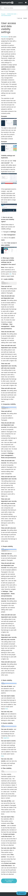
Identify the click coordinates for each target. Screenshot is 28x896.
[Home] (7, 2)
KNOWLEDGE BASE (11, 14)
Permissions (4, 37)
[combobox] (14, 7)
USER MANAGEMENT (6, 15)
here (6, 709)
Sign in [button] (20, 2)
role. (10, 274)
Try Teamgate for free (9, 880)
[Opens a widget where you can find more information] (21, 893)
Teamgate (3, 14)
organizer (6, 738)
